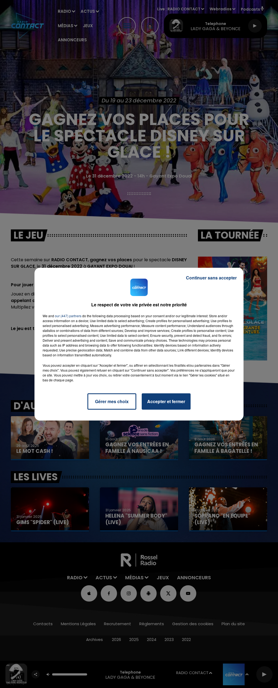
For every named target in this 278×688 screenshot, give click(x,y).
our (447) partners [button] (68, 315)
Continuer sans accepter (211, 278)
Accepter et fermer (166, 401)
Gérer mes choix (112, 401)
